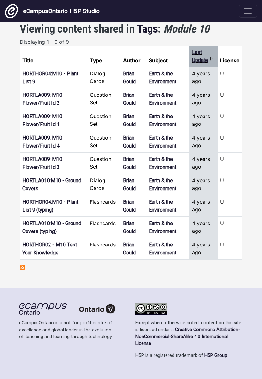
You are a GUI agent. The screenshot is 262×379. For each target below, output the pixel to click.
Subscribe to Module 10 (22, 267)
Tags (147, 28)
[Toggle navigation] (248, 11)
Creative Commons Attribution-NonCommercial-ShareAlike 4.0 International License (187, 336)
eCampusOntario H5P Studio (61, 11)
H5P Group (215, 355)
